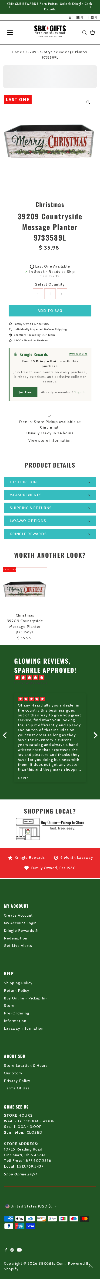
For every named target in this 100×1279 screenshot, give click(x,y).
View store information (50, 440)
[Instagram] (12, 1250)
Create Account (18, 915)
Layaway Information (23, 1028)
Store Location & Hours (26, 1065)
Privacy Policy (17, 1081)
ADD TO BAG (50, 310)
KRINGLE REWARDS (28, 534)
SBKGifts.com (52, 1263)
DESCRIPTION (23, 482)
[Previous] (9, 7)
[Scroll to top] (90, 1266)
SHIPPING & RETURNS (31, 508)
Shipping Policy (18, 983)
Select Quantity (50, 284)
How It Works (78, 353)
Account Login (83, 17)
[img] (52, 677)
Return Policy (16, 990)
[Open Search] (84, 32)
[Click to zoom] (88, 102)
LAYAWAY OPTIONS (28, 521)
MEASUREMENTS (26, 495)
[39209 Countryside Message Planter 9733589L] (25, 589)
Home (17, 52)
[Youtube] (19, 1250)
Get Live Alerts (18, 945)
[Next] (90, 7)
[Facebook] (6, 1250)
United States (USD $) (32, 1206)
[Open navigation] (15, 32)
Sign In (80, 392)
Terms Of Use (17, 1088)
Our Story (13, 1073)
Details (50, 9)
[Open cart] (92, 32)
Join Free (25, 392)
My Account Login (20, 923)
